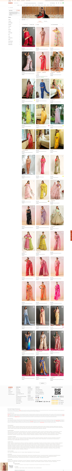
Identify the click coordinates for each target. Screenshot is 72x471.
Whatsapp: (40, 392)
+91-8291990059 (61, 0)
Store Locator (37, 388)
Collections (45, 21)
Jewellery (18, 0)
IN (63, 470)
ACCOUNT (29, 387)
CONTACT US (37, 387)
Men (12, 0)
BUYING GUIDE (18, 387)
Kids (15, 0)
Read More (10, 14)
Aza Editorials (28, 0)
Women (10, 0)
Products (40, 21)
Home (9, 7)
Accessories (23, 0)
